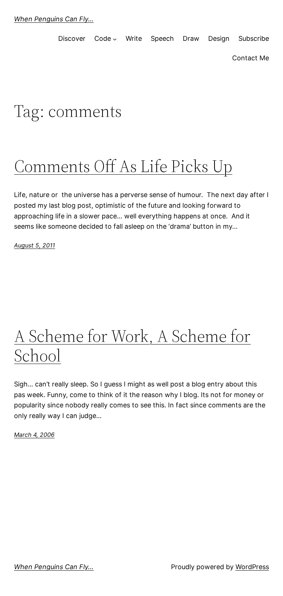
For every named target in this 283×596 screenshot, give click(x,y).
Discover (71, 38)
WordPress (252, 567)
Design (219, 38)
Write (134, 38)
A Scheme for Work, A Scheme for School (132, 345)
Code (102, 38)
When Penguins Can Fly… (54, 19)
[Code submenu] (115, 39)
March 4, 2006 (34, 434)
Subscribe (253, 38)
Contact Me (250, 58)
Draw (191, 38)
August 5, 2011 (34, 245)
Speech (162, 38)
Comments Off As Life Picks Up (123, 166)
